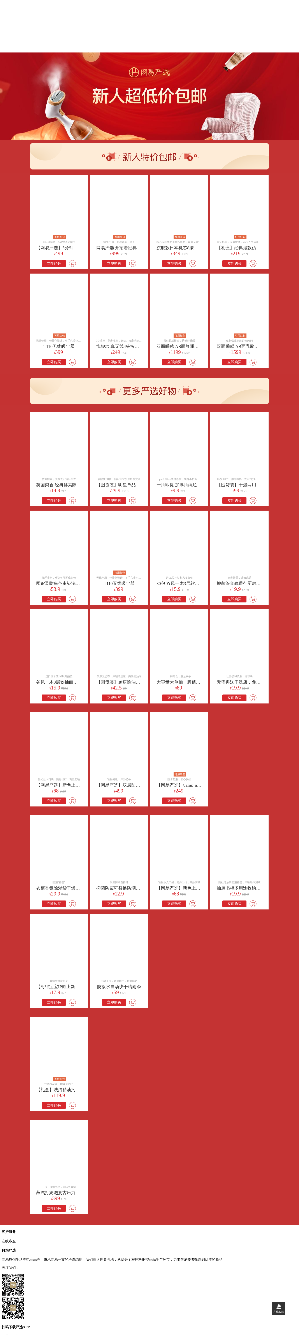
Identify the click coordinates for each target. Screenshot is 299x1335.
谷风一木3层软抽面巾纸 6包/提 (65, 682)
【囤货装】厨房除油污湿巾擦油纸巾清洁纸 (137, 682)
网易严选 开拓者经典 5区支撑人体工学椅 (135, 247)
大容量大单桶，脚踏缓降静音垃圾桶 (192, 682)
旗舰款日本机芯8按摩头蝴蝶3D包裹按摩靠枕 (200, 247)
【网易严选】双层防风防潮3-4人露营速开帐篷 (140, 785)
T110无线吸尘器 (59, 346)
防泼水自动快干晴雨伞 (119, 986)
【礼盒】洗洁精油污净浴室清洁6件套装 (74, 1089)
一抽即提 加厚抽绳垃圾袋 (181, 484)
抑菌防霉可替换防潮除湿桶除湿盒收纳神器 (137, 888)
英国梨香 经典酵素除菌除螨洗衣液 (69, 484)
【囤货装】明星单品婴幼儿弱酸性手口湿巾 (137, 484)
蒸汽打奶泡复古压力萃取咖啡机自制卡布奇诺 (80, 1192)
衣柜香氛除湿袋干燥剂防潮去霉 (66, 888)
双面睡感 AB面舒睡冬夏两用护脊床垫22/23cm (201, 346)
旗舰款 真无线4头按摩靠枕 (122, 346)
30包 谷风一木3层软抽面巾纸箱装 (189, 583)
